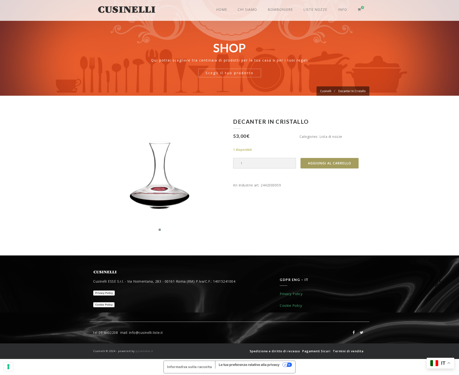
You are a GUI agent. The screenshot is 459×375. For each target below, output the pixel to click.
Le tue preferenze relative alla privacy (249, 365)
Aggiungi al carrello (329, 163)
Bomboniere (280, 9)
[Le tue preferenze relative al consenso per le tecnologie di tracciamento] (8, 366)
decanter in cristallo (352, 91)
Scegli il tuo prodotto (230, 73)
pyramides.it (144, 351)
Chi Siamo (247, 9)
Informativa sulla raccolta (189, 367)
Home (221, 9)
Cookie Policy (104, 304)
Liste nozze (315, 9)
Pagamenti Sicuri (316, 351)
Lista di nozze (330, 136)
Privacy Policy (104, 293)
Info (342, 9)
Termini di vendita (348, 351)
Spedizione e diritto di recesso (275, 351)
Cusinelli (325, 91)
